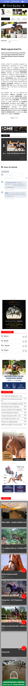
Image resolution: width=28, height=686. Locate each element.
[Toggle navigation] (23, 6)
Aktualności (5, 19)
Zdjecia (13, 19)
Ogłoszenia (6, 498)
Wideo (18, 19)
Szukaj (7, 1)
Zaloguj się (16, 1)
